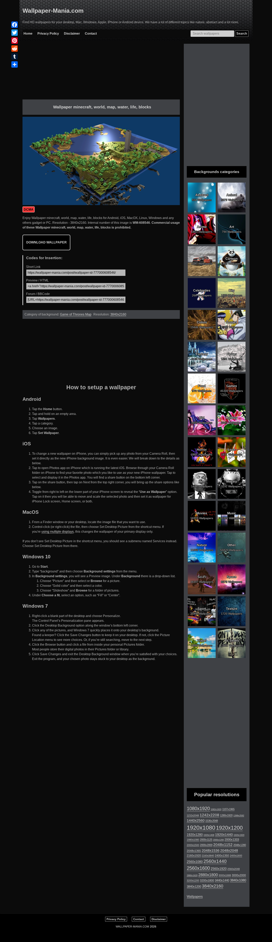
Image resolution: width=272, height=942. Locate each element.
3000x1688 (225, 875)
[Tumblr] (15, 56)
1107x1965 (228, 809)
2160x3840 (208, 855)
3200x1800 (207, 880)
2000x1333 (232, 839)
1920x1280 (195, 834)
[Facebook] (15, 25)
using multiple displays (57, 531)
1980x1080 (193, 839)
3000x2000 (239, 875)
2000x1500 (193, 845)
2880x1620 (192, 875)
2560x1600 (198, 868)
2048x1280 (239, 845)
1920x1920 (239, 835)
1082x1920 (216, 809)
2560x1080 (195, 861)
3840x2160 (118, 314)
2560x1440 (215, 861)
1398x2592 (238, 815)
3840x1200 (194, 886)
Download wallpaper (46, 242)
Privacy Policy (48, 33)
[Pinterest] (15, 41)
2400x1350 (222, 855)
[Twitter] (15, 33)
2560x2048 (233, 869)
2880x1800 (208, 875)
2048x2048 (229, 850)
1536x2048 (211, 820)
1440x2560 (195, 820)
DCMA (28, 209)
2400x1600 (236, 855)
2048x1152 (223, 845)
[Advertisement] (101, 71)
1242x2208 (209, 815)
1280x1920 (226, 815)
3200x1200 (193, 880)
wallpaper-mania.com (132, 926)
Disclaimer (72, 33)
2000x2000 (206, 845)
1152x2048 (193, 815)
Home (27, 33)
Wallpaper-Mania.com (53, 10)
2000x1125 (206, 839)
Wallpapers (195, 896)
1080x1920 (198, 808)
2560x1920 (219, 868)
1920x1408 (209, 835)
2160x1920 (194, 855)
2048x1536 (210, 850)
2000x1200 (218, 840)
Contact (91, 33)
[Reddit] (15, 49)
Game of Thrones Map (75, 314)
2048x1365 (194, 850)
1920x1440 (224, 835)
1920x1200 (229, 828)
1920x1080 (201, 827)
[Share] (15, 64)
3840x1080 (238, 880)
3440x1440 (222, 880)
